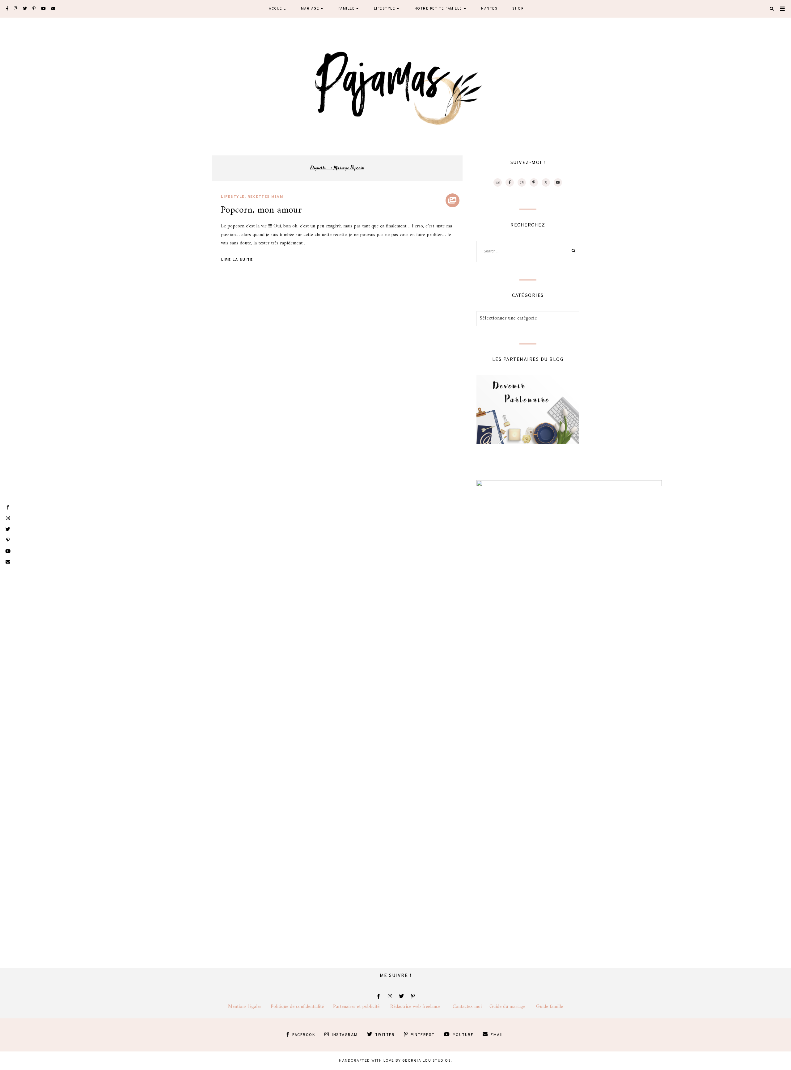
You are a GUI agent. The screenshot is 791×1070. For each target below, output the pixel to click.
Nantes (489, 8)
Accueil (277, 8)
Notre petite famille (438, 8)
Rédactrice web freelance (421, 1006)
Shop (517, 8)
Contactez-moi (471, 1006)
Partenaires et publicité (361, 1006)
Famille (346, 8)
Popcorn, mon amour (261, 210)
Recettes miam (265, 196)
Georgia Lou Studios (426, 1060)
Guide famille (549, 1006)
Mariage (310, 8)
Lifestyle (385, 8)
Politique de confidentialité (302, 1006)
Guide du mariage (512, 1006)
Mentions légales (249, 1006)
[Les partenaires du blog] (527, 442)
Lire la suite (237, 259)
